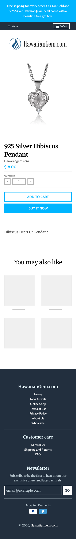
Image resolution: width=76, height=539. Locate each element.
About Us (38, 418)
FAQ (38, 454)
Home (38, 394)
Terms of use (38, 409)
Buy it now (38, 208)
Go (67, 490)
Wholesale (38, 423)
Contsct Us (38, 445)
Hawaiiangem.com (16, 161)
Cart (63, 26)
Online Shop (38, 404)
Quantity (9, 175)
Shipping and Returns (38, 449)
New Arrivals (38, 399)
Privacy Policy (38, 413)
